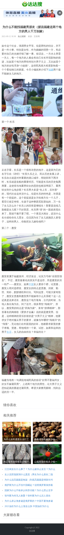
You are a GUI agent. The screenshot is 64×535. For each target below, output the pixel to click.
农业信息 (32, 4)
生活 (9, 332)
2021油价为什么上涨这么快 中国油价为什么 (27, 506)
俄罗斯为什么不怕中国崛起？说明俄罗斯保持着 (29, 485)
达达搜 (32, 531)
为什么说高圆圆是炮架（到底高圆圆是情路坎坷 (29, 480)
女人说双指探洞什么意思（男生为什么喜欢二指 (29, 474)
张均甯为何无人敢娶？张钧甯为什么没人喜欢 (28, 495)
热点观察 (22, 36)
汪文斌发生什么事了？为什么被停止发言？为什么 (30, 469)
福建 (50, 69)
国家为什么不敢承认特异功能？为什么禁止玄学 (29, 490)
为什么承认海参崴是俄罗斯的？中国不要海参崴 (29, 501)
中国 (31, 284)
